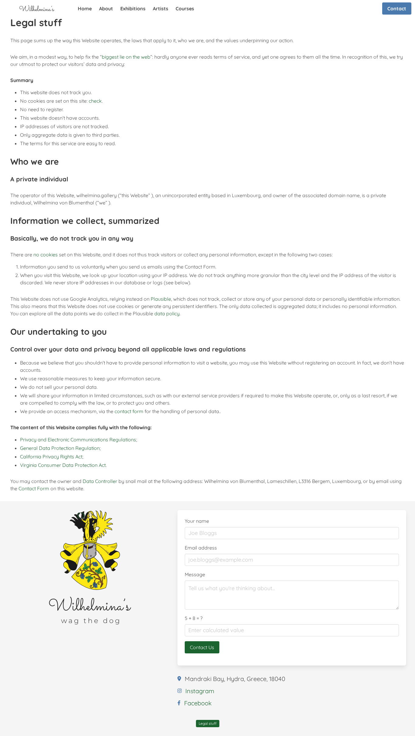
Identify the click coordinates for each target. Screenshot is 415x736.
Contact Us (202, 647)
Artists (160, 8)
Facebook (198, 703)
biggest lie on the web (126, 57)
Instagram (199, 691)
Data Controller (100, 481)
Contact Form (34, 488)
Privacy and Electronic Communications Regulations (78, 439)
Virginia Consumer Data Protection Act (63, 465)
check (95, 101)
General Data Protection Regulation (60, 448)
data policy (167, 313)
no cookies (45, 255)
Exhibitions (133, 8)
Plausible (161, 299)
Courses (185, 8)
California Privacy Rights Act (51, 457)
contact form (129, 411)
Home (85, 8)
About (106, 8)
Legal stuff (208, 723)
